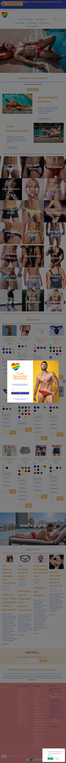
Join (20, 393)
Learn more (50, 755)
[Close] (64, 749)
